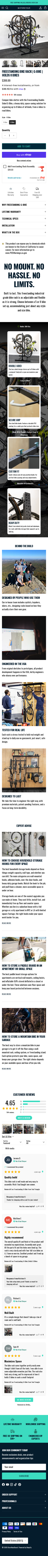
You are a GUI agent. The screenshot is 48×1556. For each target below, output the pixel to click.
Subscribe (24, 1476)
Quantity (6, 130)
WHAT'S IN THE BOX (10, 232)
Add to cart (24, 146)
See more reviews (24, 1399)
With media (9, 1148)
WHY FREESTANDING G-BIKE (14, 204)
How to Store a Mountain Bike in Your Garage (23, 1038)
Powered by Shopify (25, 1547)
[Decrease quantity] (4, 135)
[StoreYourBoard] (24, 8)
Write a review (24, 1117)
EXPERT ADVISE (24, 826)
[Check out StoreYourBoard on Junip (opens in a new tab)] (28, 1405)
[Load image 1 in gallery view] (24, 35)
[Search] (8, 8)
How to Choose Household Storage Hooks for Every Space (22, 862)
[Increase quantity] (14, 135)
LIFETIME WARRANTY (11, 211)
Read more (6, 923)
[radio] (5, 122)
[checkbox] (12, 1148)
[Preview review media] (7, 1129)
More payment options (24, 160)
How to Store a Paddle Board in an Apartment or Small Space (22, 967)
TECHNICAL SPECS (10, 218)
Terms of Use (17, 1531)
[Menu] (2, 8)
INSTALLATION (8, 225)
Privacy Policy (6, 1531)
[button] (33, 1101)
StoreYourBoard (13, 1547)
